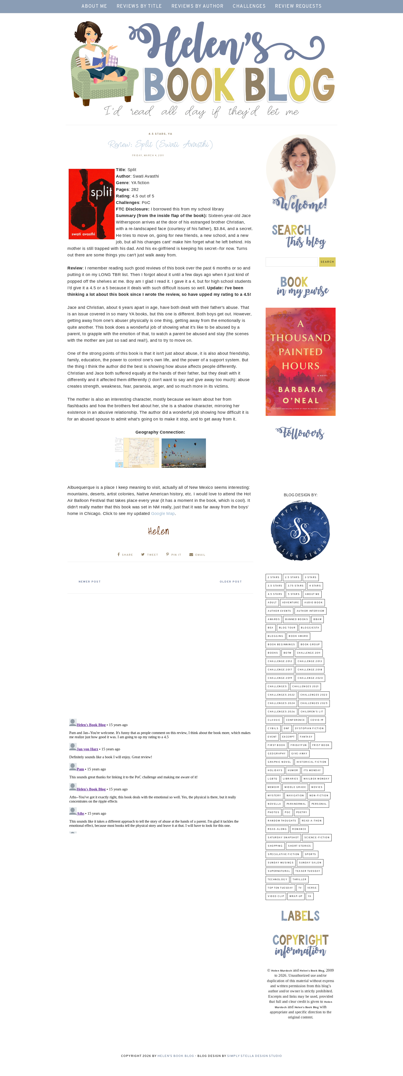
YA (170, 134)
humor (293, 770)
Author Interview (310, 611)
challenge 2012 (280, 661)
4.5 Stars (157, 134)
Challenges (249, 6)
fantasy (306, 736)
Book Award (298, 636)
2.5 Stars (292, 577)
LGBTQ (273, 778)
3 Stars (311, 577)
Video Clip (276, 896)
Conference (295, 720)
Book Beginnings (281, 644)
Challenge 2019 (280, 678)
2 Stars (274, 577)
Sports (310, 854)
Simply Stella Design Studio (254, 1056)
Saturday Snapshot (283, 837)
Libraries (291, 778)
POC (288, 812)
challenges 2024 (281, 703)
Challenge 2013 (310, 661)
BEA (271, 627)
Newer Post (90, 582)
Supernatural (279, 871)
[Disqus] (160, 654)
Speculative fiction (283, 854)
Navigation (295, 795)
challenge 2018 (310, 669)
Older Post (231, 582)
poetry (301, 812)
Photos (273, 812)
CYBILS (273, 728)
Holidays (275, 770)
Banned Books (296, 619)
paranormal (296, 804)
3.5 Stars (275, 585)
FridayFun (299, 745)
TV (300, 888)
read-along (277, 829)
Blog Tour (287, 627)
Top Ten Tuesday (280, 888)
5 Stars (294, 594)
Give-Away (299, 753)
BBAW (317, 619)
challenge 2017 (280, 669)
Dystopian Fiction (309, 728)
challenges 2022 (281, 695)
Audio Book (313, 602)
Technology (277, 879)
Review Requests (298, 6)
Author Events (279, 611)
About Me (94, 6)
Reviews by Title (139, 6)
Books (273, 653)
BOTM (288, 653)
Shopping (275, 846)
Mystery (274, 795)
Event (272, 736)
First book (276, 745)
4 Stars (315, 585)
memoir (273, 787)
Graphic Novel (279, 762)
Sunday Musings (281, 862)
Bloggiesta (310, 627)
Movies (317, 787)
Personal (319, 804)
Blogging (275, 636)
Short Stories (299, 846)
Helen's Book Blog (175, 1056)
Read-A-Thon (312, 820)
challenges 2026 (281, 711)
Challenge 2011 (309, 653)
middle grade (295, 787)
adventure (290, 602)
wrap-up (295, 896)
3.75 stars (296, 585)
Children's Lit (312, 711)
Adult (272, 602)
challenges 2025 (314, 703)
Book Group (310, 644)
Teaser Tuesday (307, 871)
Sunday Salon (310, 862)
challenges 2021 (305, 686)
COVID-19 (317, 720)
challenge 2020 (310, 678)
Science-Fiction (317, 837)
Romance (299, 829)
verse (312, 888)
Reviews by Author (197, 6)
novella (274, 804)
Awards (274, 619)
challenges (277, 686)
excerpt (288, 736)
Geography (277, 753)
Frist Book (321, 745)
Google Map (163, 513)
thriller (299, 879)
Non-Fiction (319, 795)
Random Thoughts (282, 820)
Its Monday (312, 770)
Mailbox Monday (317, 778)
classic (274, 720)
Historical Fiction (312, 762)
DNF (287, 728)
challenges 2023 (314, 695)
